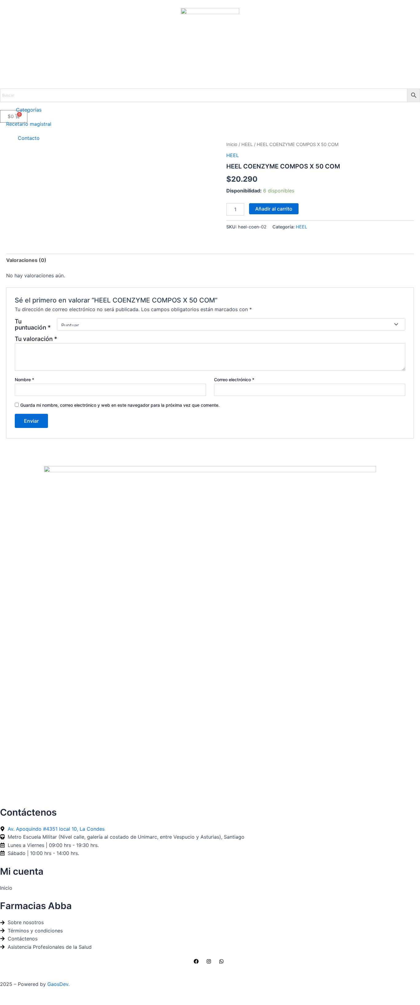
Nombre (24, 379)
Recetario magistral (28, 124)
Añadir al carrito (273, 209)
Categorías (29, 110)
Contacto (29, 138)
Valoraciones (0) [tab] (26, 260)
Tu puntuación (33, 324)
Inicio (231, 144)
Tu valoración (36, 338)
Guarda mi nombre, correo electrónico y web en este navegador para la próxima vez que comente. (120, 405)
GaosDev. (58, 984)
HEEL (247, 144)
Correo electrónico (234, 379)
